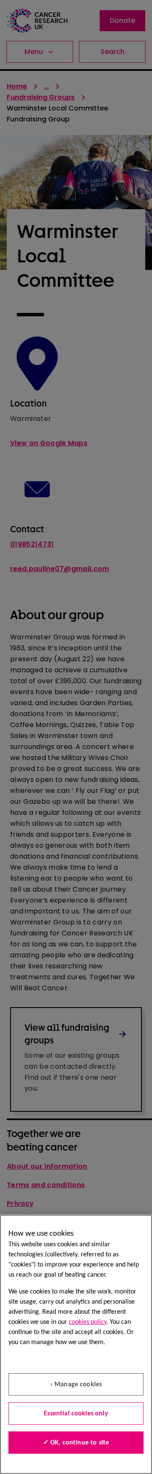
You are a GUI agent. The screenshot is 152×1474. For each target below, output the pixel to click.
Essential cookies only (76, 1413)
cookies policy (87, 1322)
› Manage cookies (76, 1384)
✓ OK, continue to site (76, 1442)
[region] (76, 1344)
